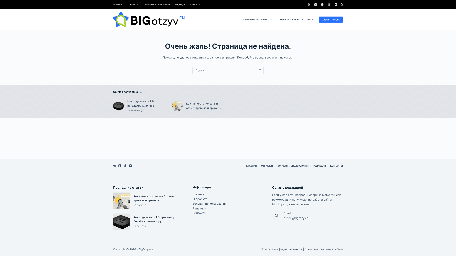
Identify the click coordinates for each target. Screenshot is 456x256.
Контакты (195, 4)
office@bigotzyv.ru (296, 218)
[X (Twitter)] (315, 4)
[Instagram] (322, 4)
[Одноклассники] (119, 165)
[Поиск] (342, 4)
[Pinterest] (329, 4)
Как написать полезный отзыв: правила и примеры (204, 106)
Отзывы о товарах (288, 19)
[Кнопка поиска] (260, 70)
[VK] (114, 165)
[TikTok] (125, 165)
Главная (117, 4)
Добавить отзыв (331, 19)
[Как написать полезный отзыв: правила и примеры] (177, 106)
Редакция (180, 4)
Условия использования (156, 4)
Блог (310, 19)
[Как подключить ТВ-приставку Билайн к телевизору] (118, 106)
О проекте (132, 4)
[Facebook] (309, 4)
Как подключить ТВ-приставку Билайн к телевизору (140, 106)
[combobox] (225, 70)
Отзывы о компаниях (255, 19)
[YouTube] (336, 4)
